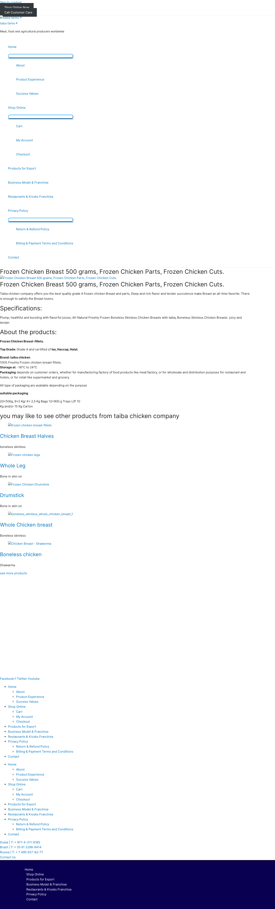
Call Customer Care (18, 12)
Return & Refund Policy (32, 229)
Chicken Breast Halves (27, 436)
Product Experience (30, 79)
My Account (24, 140)
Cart (19, 126)
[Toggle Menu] (40, 56)
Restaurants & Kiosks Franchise (30, 196)
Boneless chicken (21, 554)
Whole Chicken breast (26, 525)
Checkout (23, 154)
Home (12, 47)
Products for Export (22, 168)
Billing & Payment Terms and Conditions (44, 243)
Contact (13, 257)
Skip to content (11, 2)
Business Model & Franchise (28, 182)
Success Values (27, 93)
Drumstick (12, 495)
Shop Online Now (16, 7)
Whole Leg (12, 466)
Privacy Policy (18, 211)
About (20, 65)
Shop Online (17, 107)
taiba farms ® (9, 23)
